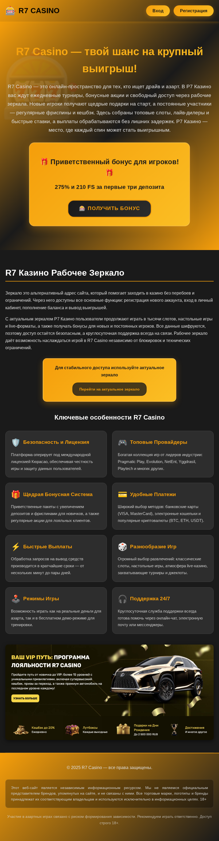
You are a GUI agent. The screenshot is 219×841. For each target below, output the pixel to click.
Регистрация (193, 11)
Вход (157, 11)
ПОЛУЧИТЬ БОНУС (113, 209)
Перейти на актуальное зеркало (109, 389)
